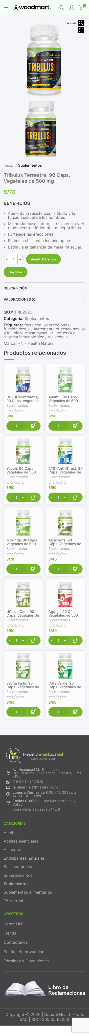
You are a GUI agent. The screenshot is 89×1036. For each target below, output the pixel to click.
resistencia (58, 336)
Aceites (11, 832)
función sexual (17, 328)
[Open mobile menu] (6, 7)
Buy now (15, 272)
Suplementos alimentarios (28, 892)
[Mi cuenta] (72, 7)
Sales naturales (18, 866)
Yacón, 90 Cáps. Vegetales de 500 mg (21, 472)
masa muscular (39, 332)
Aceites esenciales (21, 841)
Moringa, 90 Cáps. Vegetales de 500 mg (22, 544)
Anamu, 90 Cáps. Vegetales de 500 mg (63, 401)
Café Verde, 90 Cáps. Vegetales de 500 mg (64, 687)
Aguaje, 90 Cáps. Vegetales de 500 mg (63, 615)
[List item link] (44, 773)
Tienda (10, 933)
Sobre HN (13, 923)
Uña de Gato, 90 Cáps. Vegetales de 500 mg (22, 615)
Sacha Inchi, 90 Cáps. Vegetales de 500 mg (22, 687)
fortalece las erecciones (46, 324)
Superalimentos (18, 875)
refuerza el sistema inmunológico (40, 334)
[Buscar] (62, 7)
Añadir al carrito (43, 259)
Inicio (9, 165)
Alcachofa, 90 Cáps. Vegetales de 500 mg (64, 544)
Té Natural (13, 900)
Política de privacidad (24, 951)
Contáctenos (16, 942)
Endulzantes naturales (24, 858)
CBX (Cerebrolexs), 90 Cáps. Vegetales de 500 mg (22, 401)
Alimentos (13, 849)
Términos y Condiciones (26, 960)
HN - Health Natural (36, 343)
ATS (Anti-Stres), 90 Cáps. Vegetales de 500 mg (65, 472)
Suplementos (30, 165)
